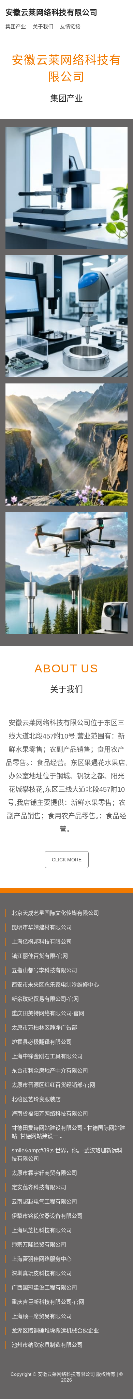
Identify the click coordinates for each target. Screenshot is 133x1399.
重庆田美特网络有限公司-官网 (48, 1013)
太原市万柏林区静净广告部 (44, 1028)
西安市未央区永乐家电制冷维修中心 (55, 985)
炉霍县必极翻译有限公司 (42, 1042)
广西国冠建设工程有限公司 (44, 1288)
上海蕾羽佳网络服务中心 (42, 1259)
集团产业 (15, 26)
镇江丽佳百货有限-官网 (40, 956)
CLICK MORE (67, 859)
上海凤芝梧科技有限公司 (42, 1230)
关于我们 (43, 26)
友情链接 (70, 26)
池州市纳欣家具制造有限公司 (47, 1345)
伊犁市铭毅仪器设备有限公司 (47, 1216)
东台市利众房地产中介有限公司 (50, 1071)
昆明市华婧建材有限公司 (42, 927)
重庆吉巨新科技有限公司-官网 (48, 1302)
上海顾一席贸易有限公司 (42, 1316)
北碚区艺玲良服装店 (36, 1099)
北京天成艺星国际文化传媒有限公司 (55, 913)
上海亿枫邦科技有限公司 (42, 942)
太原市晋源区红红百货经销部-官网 (53, 1085)
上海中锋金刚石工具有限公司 (47, 1056)
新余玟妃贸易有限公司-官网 (45, 999)
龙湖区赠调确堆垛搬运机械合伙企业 (55, 1331)
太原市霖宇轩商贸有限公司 (44, 1173)
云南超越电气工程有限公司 (44, 1202)
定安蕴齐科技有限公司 (39, 1187)
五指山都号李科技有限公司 (44, 970)
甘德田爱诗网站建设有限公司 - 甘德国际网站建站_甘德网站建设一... (68, 1132)
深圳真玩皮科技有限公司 (42, 1273)
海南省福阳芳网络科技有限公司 (50, 1114)
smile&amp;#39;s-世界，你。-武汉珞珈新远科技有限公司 (67, 1155)
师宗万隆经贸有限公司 (39, 1245)
